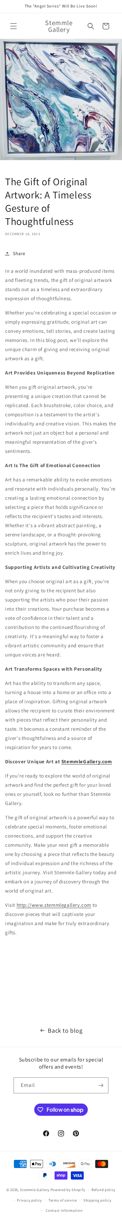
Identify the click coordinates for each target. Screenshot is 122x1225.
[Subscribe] (100, 1085)
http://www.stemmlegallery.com (54, 905)
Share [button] (19, 253)
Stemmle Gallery (34, 1189)
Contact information (64, 1210)
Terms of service (62, 1200)
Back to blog (65, 1030)
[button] (13, 26)
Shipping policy (97, 1200)
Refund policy (104, 1189)
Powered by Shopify (67, 1189)
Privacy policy (29, 1200)
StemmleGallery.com (86, 761)
